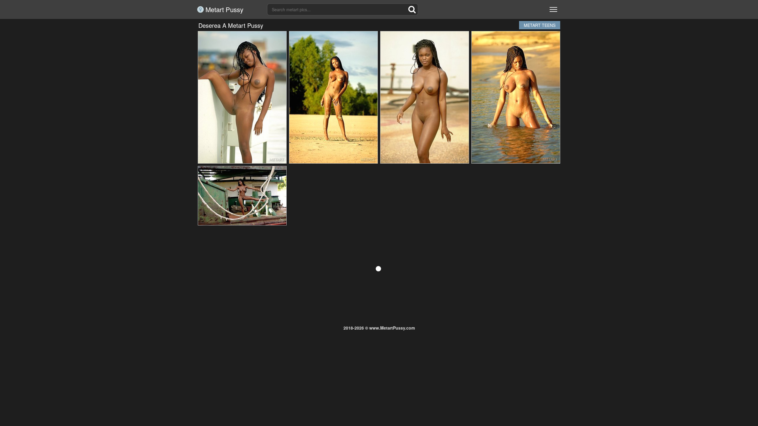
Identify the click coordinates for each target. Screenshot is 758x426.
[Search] (412, 9)
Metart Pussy (223, 9)
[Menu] (553, 9)
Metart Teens (539, 25)
